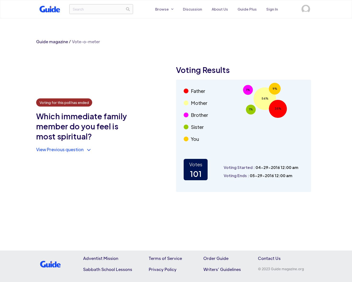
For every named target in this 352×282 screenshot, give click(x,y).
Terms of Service (165, 258)
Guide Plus (247, 9)
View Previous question (60, 149)
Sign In (272, 9)
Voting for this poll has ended (64, 102)
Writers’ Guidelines (222, 269)
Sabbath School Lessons (107, 269)
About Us (220, 9)
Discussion (192, 9)
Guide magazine (52, 41)
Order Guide (215, 258)
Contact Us (269, 258)
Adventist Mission (100, 258)
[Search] (128, 9)
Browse (162, 9)
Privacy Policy (162, 269)
